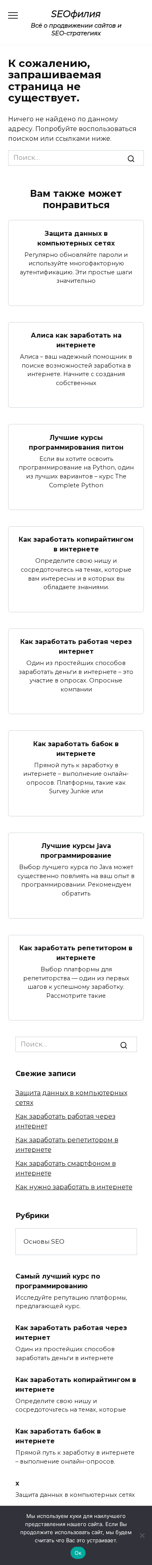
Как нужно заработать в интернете (74, 1187)
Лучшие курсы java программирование (76, 850)
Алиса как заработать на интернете (76, 340)
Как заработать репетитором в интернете (76, 953)
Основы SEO (44, 1241)
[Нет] (142, 1535)
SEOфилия (76, 13)
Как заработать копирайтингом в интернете (76, 544)
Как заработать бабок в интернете (76, 748)
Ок (78, 1553)
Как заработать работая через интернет (76, 646)
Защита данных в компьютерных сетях (76, 238)
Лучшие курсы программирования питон (76, 442)
